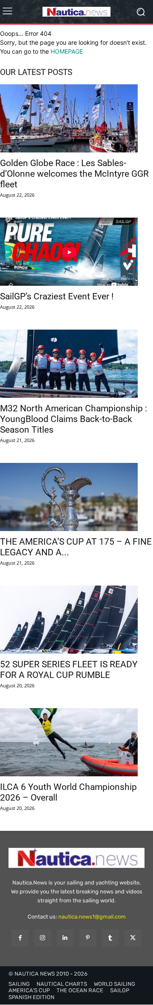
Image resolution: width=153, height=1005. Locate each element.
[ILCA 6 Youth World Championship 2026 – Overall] (76, 742)
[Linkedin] (65, 938)
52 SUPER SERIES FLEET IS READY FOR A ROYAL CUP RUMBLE (69, 669)
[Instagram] (42, 938)
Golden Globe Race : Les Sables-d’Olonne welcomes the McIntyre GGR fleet (74, 174)
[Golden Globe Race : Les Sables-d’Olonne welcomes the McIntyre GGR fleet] (76, 118)
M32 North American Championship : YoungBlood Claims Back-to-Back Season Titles (73, 419)
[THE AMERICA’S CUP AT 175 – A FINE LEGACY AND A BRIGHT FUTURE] (76, 497)
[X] (133, 938)
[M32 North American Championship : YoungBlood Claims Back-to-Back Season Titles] (76, 364)
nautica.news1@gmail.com (92, 916)
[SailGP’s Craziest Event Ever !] (76, 252)
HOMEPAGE (67, 51)
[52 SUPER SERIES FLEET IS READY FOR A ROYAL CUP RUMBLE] (76, 620)
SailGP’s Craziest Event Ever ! (56, 296)
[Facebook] (19, 938)
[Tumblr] (110, 938)
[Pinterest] (87, 938)
